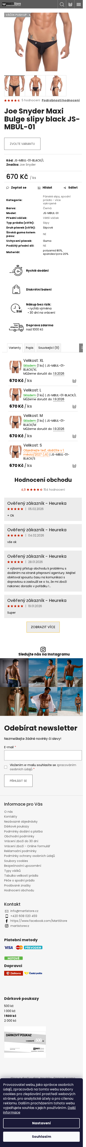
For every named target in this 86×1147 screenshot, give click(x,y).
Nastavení (41, 1123)
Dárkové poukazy (16, 826)
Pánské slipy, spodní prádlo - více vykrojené (57, 200)
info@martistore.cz (24, 911)
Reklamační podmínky (20, 851)
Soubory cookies (16, 861)
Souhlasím (41, 1136)
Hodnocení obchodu (43, 480)
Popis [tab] (29, 348)
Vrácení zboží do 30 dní (21, 841)
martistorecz (19, 926)
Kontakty (10, 816)
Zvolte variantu (22, 144)
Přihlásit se (18, 781)
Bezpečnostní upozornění (22, 866)
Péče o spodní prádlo (19, 880)
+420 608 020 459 (23, 916)
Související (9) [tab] (48, 348)
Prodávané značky (17, 885)
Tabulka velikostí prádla (21, 875)
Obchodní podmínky (19, 836)
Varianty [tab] (15, 348)
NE (44, 234)
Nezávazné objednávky (21, 821)
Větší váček (51, 218)
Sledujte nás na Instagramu (44, 654)
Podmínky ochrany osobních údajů (29, 856)
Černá (47, 208)
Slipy (46, 223)
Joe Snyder (28, 165)
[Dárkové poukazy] (25, 1042)
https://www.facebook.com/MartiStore (38, 921)
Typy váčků (12, 871)
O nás (8, 812)
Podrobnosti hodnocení (61, 100)
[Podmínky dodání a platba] (23, 953)
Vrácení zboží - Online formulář (27, 846)
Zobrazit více (43, 627)
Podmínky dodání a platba (23, 831)
